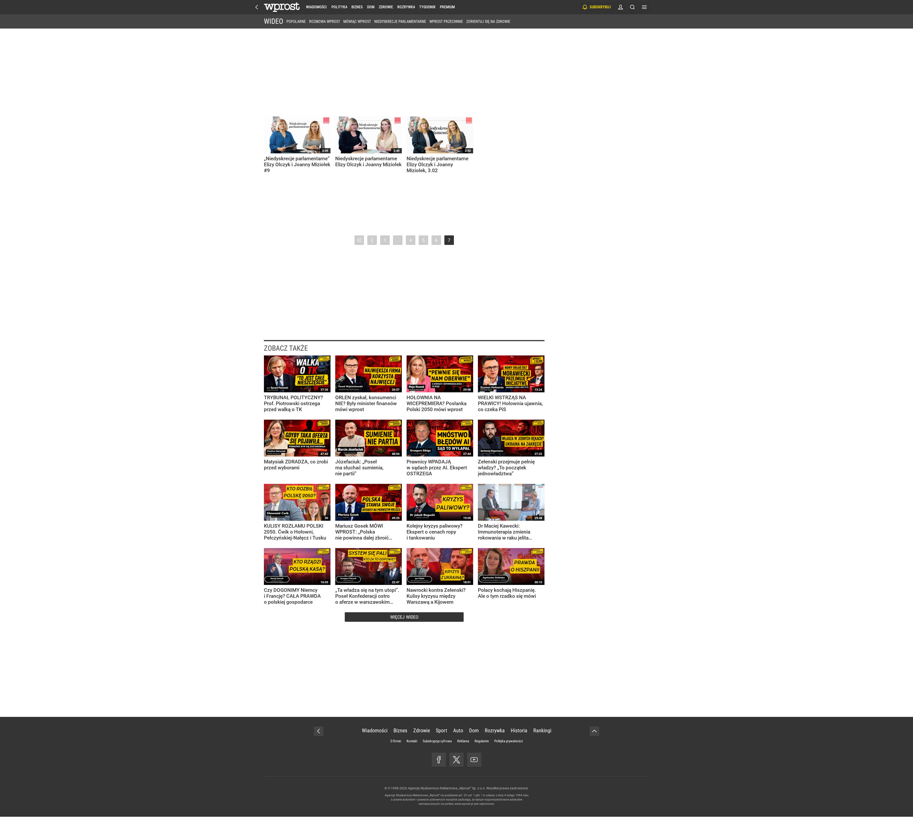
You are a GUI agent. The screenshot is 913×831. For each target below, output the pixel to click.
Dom (370, 7)
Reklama (463, 741)
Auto (458, 731)
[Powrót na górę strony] (594, 731)
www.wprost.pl (464, 804)
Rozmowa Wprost (324, 21)
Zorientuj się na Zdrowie (488, 21)
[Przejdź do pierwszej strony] (359, 240)
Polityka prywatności (508, 741)
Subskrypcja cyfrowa (437, 741)
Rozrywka (406, 7)
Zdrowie (386, 7)
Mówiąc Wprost (357, 21)
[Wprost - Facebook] (439, 760)
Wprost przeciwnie (446, 21)
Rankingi (542, 731)
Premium (447, 7)
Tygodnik (427, 7)
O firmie (395, 741)
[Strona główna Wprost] (282, 7)
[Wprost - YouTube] (474, 760)
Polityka (339, 7)
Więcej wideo (404, 617)
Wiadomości (316, 7)
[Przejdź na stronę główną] (257, 7)
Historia (519, 731)
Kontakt (412, 741)
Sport (441, 731)
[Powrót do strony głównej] (318, 731)
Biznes (357, 7)
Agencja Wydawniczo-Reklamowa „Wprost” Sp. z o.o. (447, 788)
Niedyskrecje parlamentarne (400, 21)
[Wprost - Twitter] (456, 760)
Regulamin (482, 741)
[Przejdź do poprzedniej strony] (372, 240)
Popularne (296, 21)
